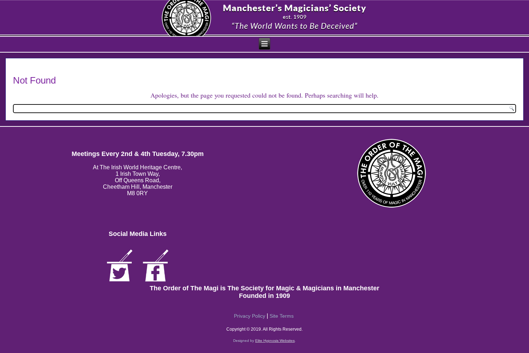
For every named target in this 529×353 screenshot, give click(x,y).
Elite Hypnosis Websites (275, 341)
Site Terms (282, 316)
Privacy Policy (249, 316)
